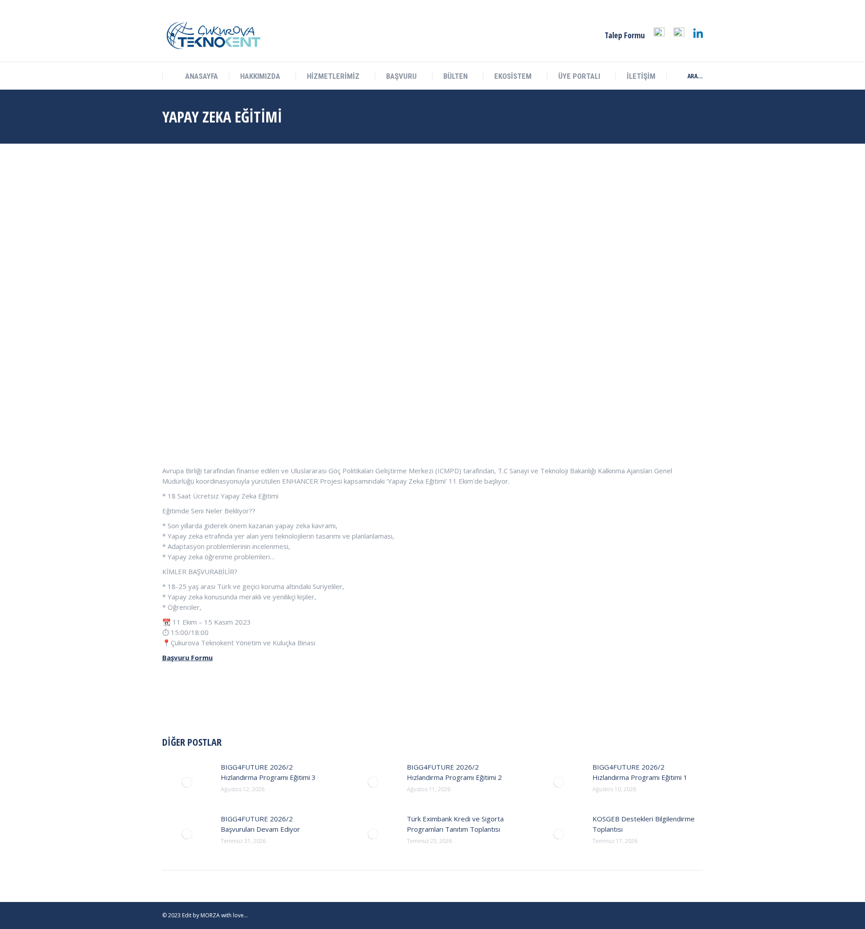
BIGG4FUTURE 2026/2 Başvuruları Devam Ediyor (260, 824)
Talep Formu (625, 35)
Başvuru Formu (187, 657)
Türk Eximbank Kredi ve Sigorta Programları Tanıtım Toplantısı (455, 824)
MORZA (210, 915)
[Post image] (187, 782)
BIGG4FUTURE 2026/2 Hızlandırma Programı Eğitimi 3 (268, 772)
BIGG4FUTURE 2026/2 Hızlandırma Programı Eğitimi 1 (639, 772)
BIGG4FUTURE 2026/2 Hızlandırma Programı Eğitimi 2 (454, 772)
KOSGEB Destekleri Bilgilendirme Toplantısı (643, 824)
